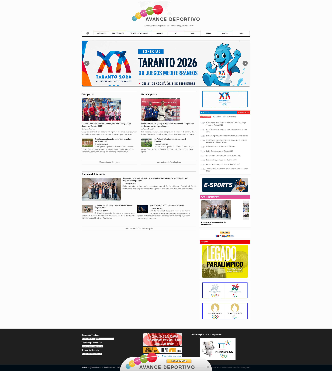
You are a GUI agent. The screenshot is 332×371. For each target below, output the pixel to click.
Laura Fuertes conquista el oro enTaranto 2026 (222, 164)
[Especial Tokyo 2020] (162, 345)
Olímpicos (101, 34)
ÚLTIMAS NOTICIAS (243, 112)
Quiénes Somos (95, 368)
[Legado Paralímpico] (225, 277)
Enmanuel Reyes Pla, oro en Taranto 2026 (221, 160)
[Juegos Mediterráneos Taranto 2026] (225, 107)
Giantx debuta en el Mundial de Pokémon (221, 147)
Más (241, 34)
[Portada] (88, 33)
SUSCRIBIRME (179, 361)
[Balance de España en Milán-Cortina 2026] (246, 212)
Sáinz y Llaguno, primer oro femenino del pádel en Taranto (227, 136)
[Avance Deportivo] (166, 13)
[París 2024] (225, 318)
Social (225, 34)
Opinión (160, 34)
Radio (192, 34)
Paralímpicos (118, 34)
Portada (85, 368)
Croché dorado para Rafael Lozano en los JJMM (223, 155)
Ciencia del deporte (139, 34)
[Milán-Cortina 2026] (225, 298)
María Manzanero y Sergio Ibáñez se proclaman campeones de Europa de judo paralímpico (167, 125)
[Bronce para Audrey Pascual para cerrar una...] (246, 216)
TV (176, 34)
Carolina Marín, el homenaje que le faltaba (167, 205)
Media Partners (109, 368)
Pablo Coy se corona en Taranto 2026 (219, 151)
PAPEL (208, 34)
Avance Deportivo (89, 129)
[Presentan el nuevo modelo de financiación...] (246, 207)
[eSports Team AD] (225, 191)
